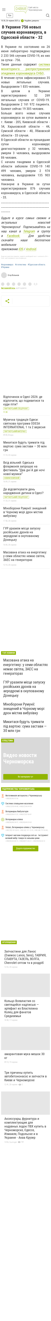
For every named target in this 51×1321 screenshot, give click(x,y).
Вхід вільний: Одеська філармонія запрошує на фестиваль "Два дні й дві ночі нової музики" (24, 468)
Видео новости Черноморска (20, 758)
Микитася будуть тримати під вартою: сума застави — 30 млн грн (25, 446)
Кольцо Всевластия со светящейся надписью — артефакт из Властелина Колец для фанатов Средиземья (21, 1008)
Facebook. (13, 236)
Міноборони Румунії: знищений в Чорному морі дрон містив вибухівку (24, 512)
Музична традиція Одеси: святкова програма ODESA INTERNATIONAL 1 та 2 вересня (24, 423)
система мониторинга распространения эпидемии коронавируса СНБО (25, 69)
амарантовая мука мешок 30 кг (24, 1056)
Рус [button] (9, 15)
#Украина (5, 267)
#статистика (20, 264)
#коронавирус (7, 264)
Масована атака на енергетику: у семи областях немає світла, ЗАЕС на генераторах (25, 556)
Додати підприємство (25, 848)
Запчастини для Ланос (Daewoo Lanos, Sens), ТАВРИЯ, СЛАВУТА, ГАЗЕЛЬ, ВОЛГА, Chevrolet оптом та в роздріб (25, 957)
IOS (20, 249)
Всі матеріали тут (25, 776)
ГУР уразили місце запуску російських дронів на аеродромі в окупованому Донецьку (21, 534)
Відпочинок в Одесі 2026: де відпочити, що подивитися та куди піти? (23, 400)
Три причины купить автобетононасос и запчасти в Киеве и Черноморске (25, 1076)
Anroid (31, 249)
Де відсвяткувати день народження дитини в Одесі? (23, 491)
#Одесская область (36, 264)
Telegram (29, 231)
